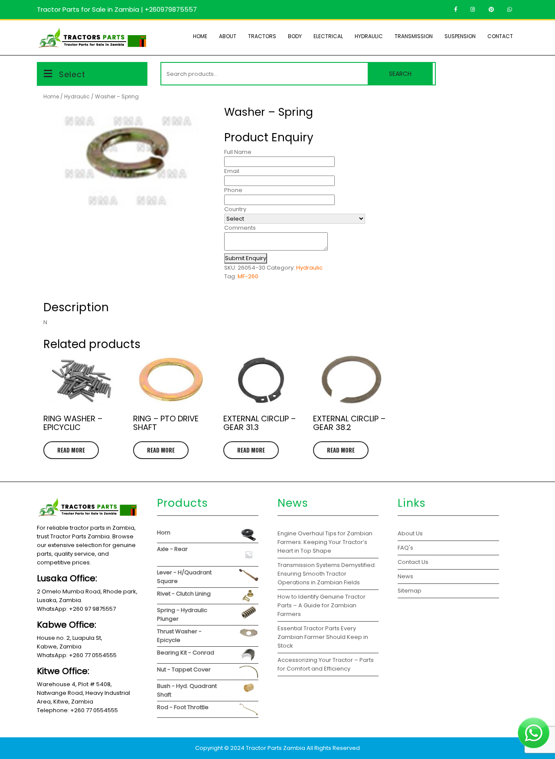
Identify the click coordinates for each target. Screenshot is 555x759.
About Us (410, 533)
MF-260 (248, 276)
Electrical (328, 36)
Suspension (460, 36)
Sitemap (409, 590)
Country (235, 209)
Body (295, 36)
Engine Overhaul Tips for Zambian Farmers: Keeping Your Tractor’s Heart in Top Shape (325, 542)
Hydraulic (369, 36)
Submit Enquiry (245, 258)
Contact (500, 36)
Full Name (237, 152)
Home (200, 36)
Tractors (262, 36)
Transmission (414, 36)
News (405, 576)
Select (72, 74)
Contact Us (413, 562)
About (227, 36)
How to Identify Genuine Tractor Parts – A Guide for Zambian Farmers (322, 605)
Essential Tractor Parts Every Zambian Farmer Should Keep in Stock (323, 637)
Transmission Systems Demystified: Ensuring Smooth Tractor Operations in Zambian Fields (327, 573)
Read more (71, 450)
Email (231, 171)
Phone (233, 190)
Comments (240, 228)
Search (400, 73)
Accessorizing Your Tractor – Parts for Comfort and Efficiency (326, 664)
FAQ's (405, 548)
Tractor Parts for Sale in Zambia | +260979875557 (117, 9)
